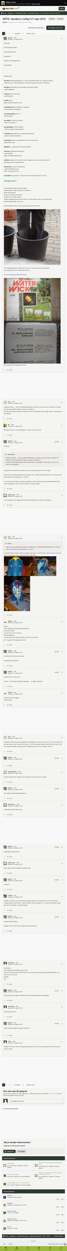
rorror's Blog (15, 1212)
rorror (8, 1212)
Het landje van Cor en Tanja (20, 1205)
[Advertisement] (33, 385)
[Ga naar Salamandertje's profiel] (5, 772)
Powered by (56, 1244)
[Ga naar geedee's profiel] (5, 38)
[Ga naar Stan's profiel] (5, 402)
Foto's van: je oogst (12, 1174)
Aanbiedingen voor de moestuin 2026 (18, 1183)
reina (9, 1041)
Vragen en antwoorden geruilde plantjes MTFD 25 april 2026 (50, 1173)
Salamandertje (12, 771)
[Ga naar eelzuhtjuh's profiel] (5, 963)
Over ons (33, 1241)
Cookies (11, 1244)
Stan (9, 402)
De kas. (9, 1227)
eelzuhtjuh (11, 963)
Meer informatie (5, 3)
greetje (10, 621)
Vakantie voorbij (12, 1219)
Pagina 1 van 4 (30, 33)
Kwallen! (9, 1195)
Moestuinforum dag (25, 22)
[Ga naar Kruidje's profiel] (5, 896)
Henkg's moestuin (16, 1197)
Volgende (17, 33)
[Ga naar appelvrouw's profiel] (5, 495)
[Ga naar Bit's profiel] (5, 425)
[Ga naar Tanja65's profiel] (5, 1184)
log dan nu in (53, 1093)
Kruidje (10, 895)
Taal (4, 1244)
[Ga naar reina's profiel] (5, 1042)
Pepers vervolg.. (11, 1211)
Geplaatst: (22, 1176)
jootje (11, 1176)
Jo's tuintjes (15, 1228)
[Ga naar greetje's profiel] (5, 621)
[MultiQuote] (4, 370)
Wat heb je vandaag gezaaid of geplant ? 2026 (50, 1163)
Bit (9, 424)
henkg (8, 1197)
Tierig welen (10, 1163)
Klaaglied (10, 1203)
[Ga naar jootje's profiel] (5, 1175)
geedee (5, 22)
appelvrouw (11, 495)
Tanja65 (12, 1185)
